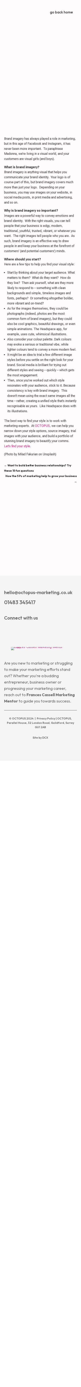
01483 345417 (20, 602)
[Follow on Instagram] (31, 629)
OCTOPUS (42, 426)
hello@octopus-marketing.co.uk (38, 592)
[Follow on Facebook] (6, 629)
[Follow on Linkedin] (18, 629)
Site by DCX (40, 737)
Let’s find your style (17, 446)
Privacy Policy (46, 718)
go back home (61, 12)
